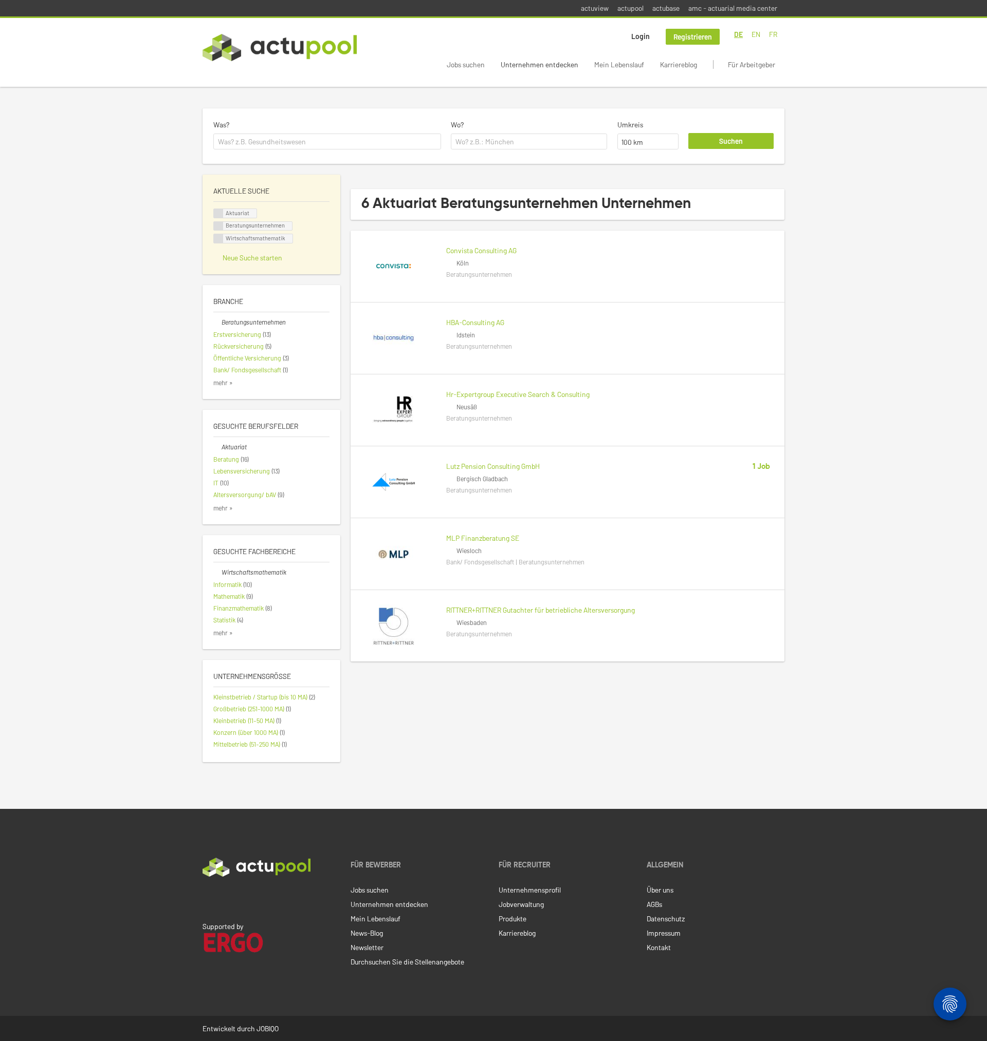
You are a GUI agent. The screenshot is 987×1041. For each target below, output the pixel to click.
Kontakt (659, 947)
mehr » (223, 382)
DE (738, 34)
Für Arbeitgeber (751, 64)
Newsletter (367, 947)
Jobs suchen (466, 64)
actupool (630, 8)
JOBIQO (268, 1028)
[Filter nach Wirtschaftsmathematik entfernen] (217, 572)
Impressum (664, 933)
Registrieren (692, 36)
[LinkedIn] (208, 898)
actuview (595, 8)
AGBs (654, 904)
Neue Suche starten (252, 257)
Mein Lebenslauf (619, 64)
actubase (666, 8)
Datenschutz (666, 918)
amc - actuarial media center (732, 8)
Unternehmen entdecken (539, 64)
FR (773, 34)
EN (756, 34)
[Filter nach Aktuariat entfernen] (217, 447)
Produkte (512, 918)
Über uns (660, 889)
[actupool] (280, 47)
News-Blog (367, 933)
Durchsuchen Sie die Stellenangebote (407, 961)
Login (640, 36)
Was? (221, 124)
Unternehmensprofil (530, 889)
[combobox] (327, 142)
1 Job (761, 466)
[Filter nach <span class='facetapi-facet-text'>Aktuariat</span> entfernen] (218, 213)
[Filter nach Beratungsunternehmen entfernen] (217, 322)
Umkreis (630, 124)
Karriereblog (678, 64)
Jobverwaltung (521, 904)
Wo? (457, 124)
